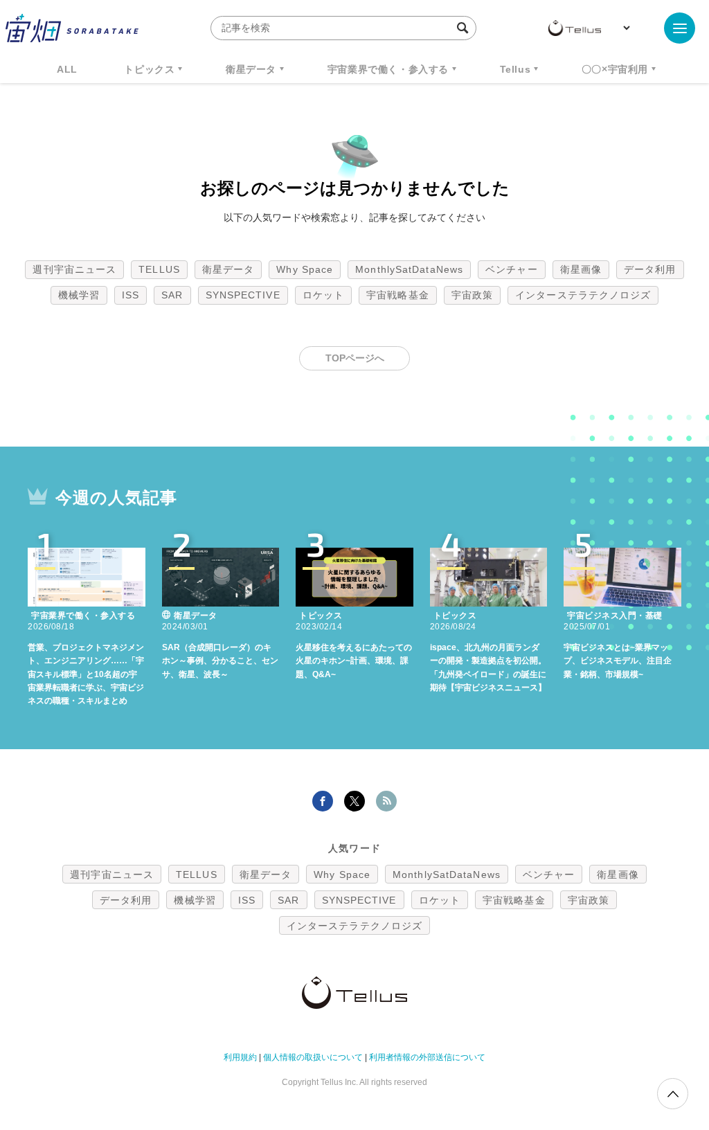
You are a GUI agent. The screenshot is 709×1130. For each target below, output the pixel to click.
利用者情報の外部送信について (427, 1057)
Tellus (515, 69)
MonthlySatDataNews (409, 269)
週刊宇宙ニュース (74, 269)
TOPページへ (354, 358)
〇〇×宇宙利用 (615, 69)
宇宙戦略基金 (397, 295)
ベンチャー (511, 269)
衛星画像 (581, 269)
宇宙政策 (472, 295)
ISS (130, 295)
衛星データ (251, 69)
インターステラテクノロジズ (583, 295)
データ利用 (650, 269)
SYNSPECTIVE (243, 295)
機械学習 (79, 295)
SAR (172, 295)
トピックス (149, 69)
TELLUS (159, 269)
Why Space (304, 269)
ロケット (323, 295)
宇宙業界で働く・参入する (388, 69)
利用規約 (240, 1057)
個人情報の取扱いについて (313, 1057)
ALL (67, 69)
